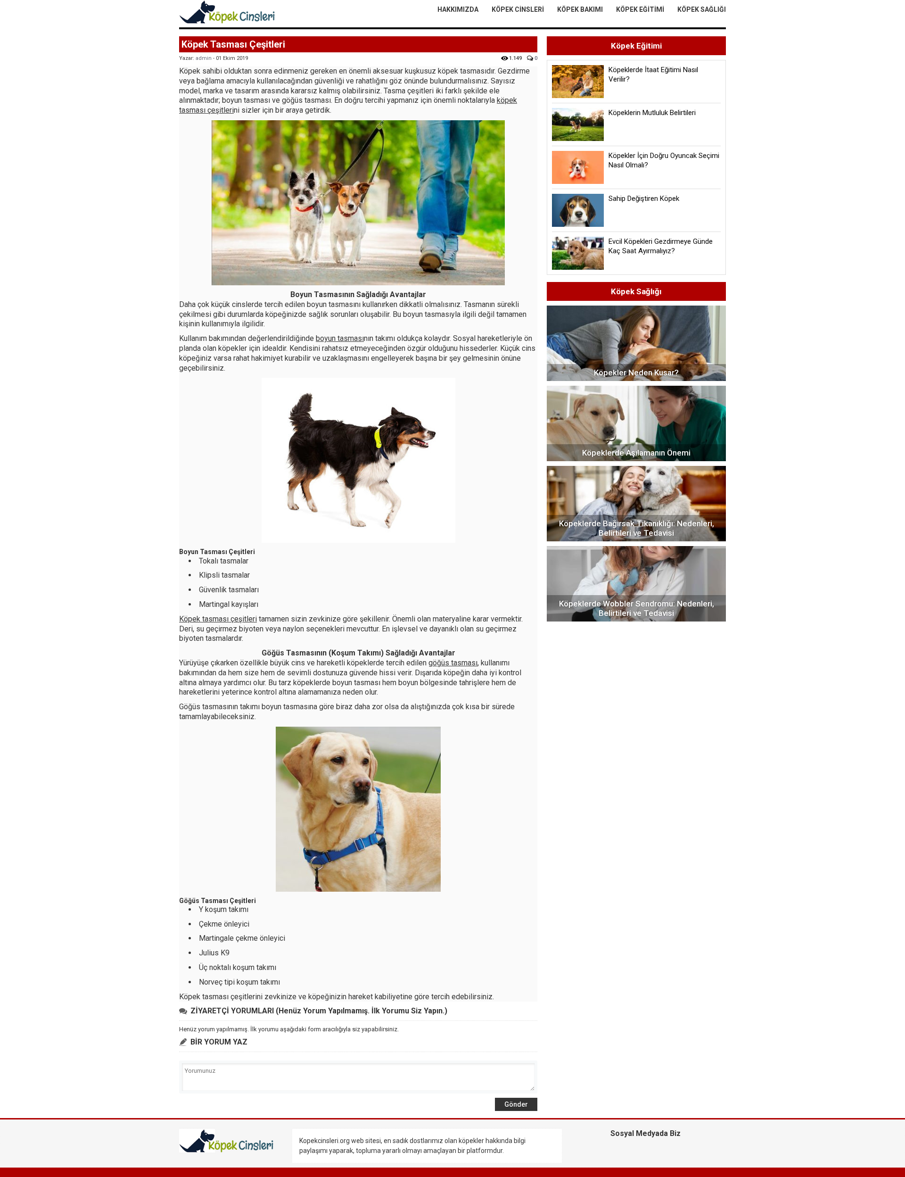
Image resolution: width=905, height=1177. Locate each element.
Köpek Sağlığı (701, 9)
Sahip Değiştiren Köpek (644, 198)
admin (204, 58)
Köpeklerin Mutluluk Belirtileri (652, 112)
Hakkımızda (457, 9)
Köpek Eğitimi (640, 9)
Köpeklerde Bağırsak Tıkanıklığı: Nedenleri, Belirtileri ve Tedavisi (636, 528)
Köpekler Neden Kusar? (636, 372)
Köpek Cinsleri (518, 9)
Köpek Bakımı (580, 9)
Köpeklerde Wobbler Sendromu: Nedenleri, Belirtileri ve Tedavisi (636, 608)
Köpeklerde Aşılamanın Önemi (636, 452)
